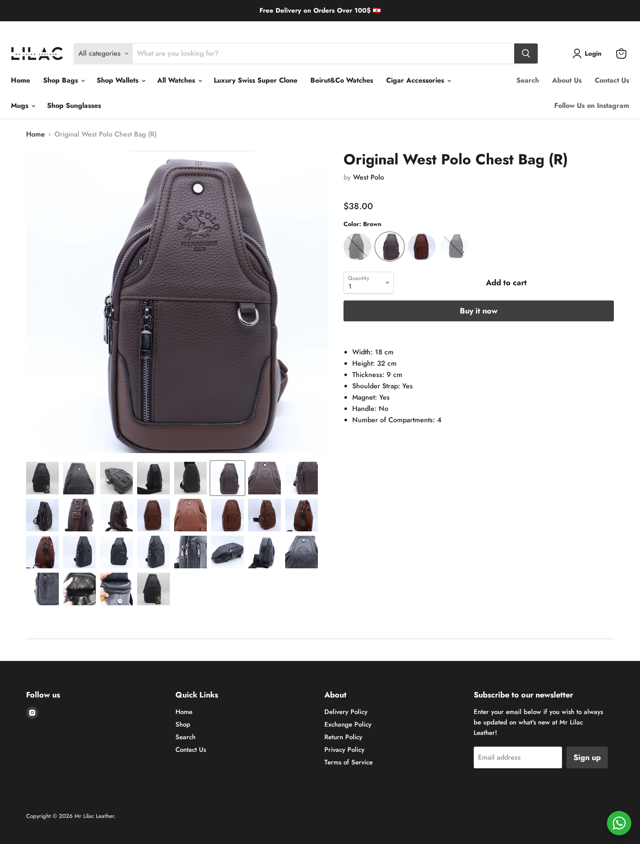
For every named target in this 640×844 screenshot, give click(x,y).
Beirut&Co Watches (341, 80)
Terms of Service (348, 762)
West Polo (368, 177)
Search (527, 80)
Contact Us (612, 80)
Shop (182, 724)
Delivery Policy (29, 28)
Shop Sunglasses (74, 105)
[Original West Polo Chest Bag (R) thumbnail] (42, 478)
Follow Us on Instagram (591, 105)
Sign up (587, 757)
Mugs (20, 105)
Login (593, 53)
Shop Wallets (119, 80)
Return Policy (120, 28)
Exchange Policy (76, 28)
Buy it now (479, 311)
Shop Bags (61, 80)
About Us (567, 80)
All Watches (177, 80)
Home (20, 80)
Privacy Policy (344, 749)
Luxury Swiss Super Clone (255, 80)
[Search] (526, 53)
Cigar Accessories (416, 80)
